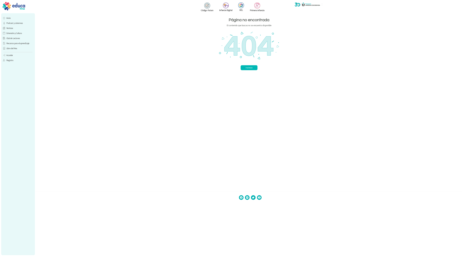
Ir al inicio (249, 68)
